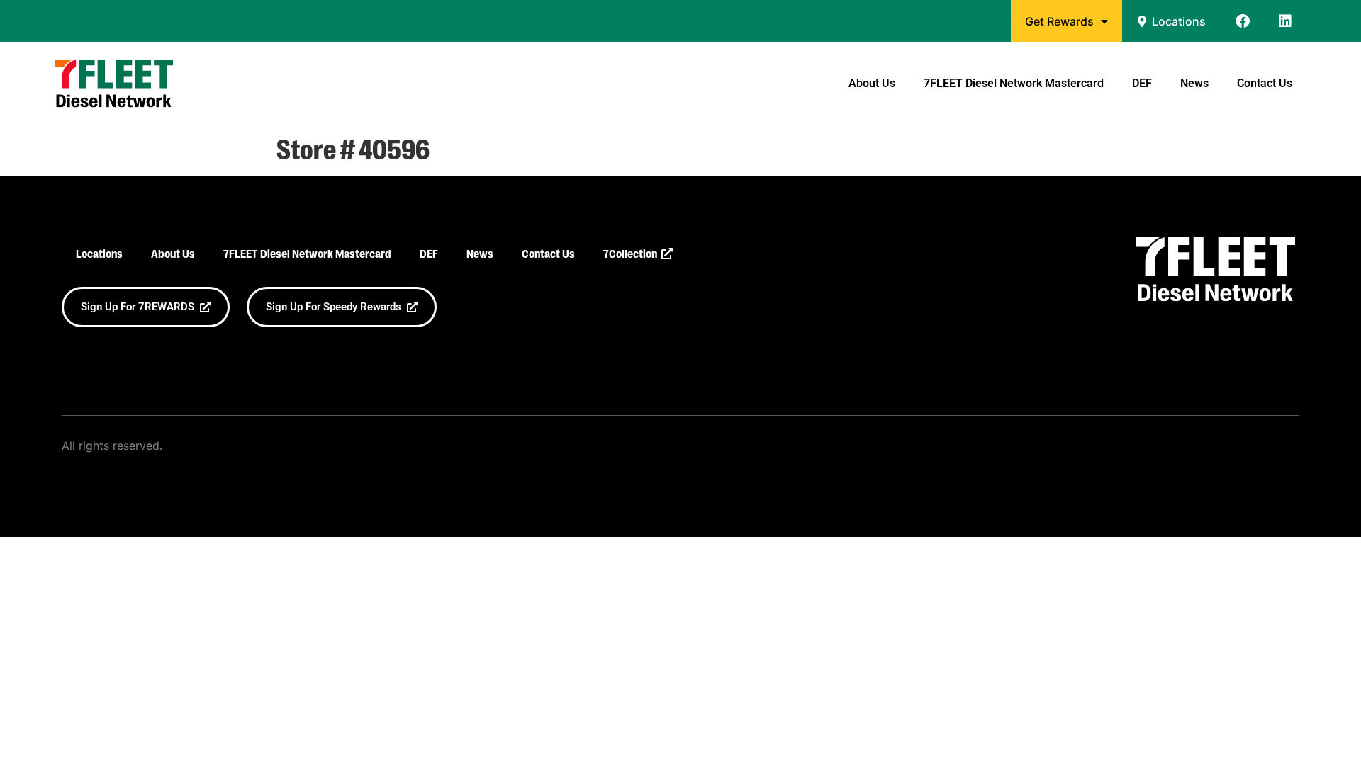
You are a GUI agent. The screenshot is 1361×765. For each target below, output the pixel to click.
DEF (1142, 83)
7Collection (632, 253)
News (1194, 83)
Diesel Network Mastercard (1014, 83)
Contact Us (1264, 83)
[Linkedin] (1285, 21)
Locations (99, 253)
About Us (871, 83)
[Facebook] (1242, 21)
